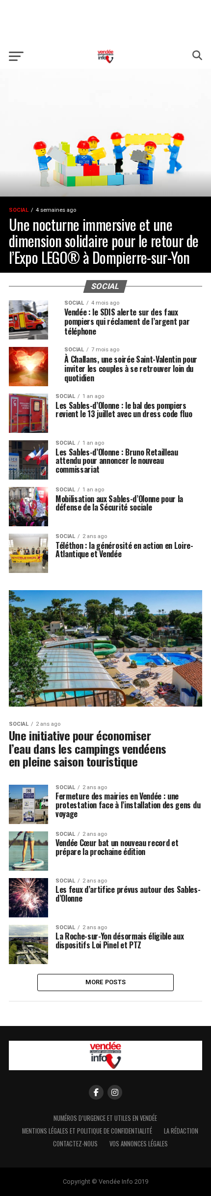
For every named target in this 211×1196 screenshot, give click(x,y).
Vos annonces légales (138, 1143)
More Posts (105, 982)
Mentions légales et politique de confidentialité (87, 1131)
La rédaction (181, 1131)
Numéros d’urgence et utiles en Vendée (105, 1118)
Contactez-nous (75, 1143)
